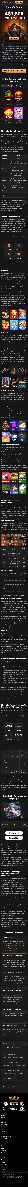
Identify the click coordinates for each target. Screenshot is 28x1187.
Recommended (6, 85)
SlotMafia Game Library (10, 1054)
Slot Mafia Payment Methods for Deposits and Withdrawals (14, 1066)
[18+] (6, 1104)
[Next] (25, 107)
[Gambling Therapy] (13, 1109)
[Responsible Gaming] (14, 1104)
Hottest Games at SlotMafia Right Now (13, 1048)
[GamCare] (22, 1104)
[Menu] (24, 2)
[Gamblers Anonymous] (22, 1109)
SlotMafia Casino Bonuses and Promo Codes (13, 1058)
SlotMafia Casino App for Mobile (12, 1070)
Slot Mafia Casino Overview (11, 1051)
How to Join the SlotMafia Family (12, 1062)
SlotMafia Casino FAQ (9, 1078)
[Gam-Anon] (5, 1109)
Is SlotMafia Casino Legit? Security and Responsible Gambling (13, 1074)
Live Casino (17, 85)
